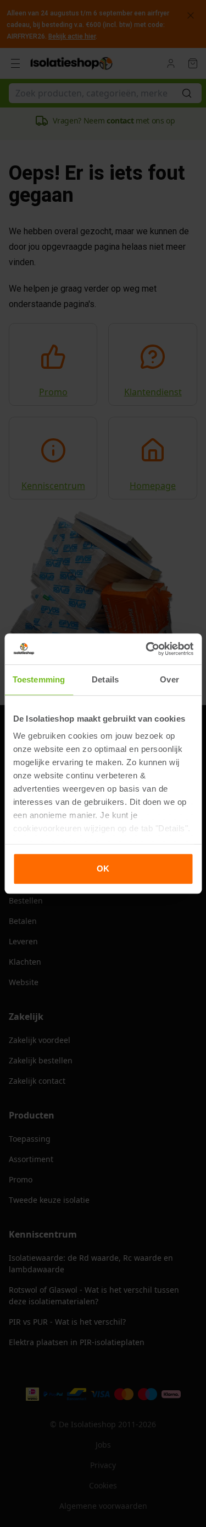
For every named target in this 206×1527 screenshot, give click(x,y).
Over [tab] (169, 679)
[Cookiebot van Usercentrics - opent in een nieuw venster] (146, 649)
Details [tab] (105, 679)
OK (103, 868)
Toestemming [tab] (39, 679)
